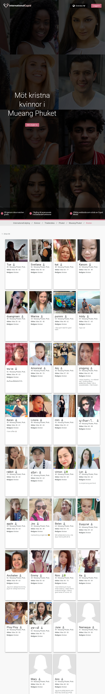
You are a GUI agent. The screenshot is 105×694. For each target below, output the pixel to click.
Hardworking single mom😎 (40, 535)
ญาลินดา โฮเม (87, 420)
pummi (59, 316)
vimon (58, 471)
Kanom (83, 264)
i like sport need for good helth (63, 329)
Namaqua (85, 627)
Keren (10, 420)
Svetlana (36, 264)
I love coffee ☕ (12, 431)
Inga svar (82, 328)
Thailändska (49, 223)
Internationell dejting (21, 223)
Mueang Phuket (75, 223)
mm (57, 420)
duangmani (13, 316)
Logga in (96, 6)
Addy (82, 316)
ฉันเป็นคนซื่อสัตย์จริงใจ (14, 381)
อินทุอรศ (84, 524)
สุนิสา (34, 472)
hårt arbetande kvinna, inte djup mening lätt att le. (64, 536)
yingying (84, 368)
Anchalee (12, 575)
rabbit (10, 471)
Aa (80, 575)
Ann (57, 679)
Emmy (34, 575)
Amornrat (36, 368)
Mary (34, 679)
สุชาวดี (35, 627)
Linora (34, 420)
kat (56, 264)
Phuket (62, 223)
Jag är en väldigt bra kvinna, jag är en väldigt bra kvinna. (16, 588)
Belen (58, 523)
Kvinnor (37, 223)
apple (10, 523)
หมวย (10, 368)
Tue (9, 264)
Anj (57, 368)
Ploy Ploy (12, 627)
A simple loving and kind (87, 483)
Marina (35, 316)
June (58, 627)
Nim (57, 575)
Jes (33, 523)
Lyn (81, 471)
